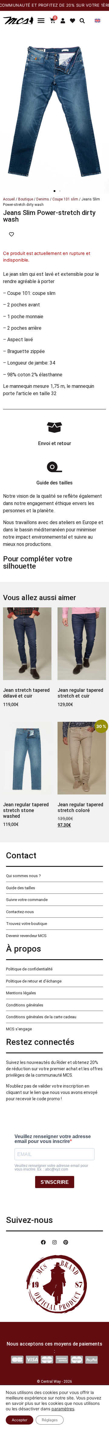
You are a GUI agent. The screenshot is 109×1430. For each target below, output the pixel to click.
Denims (42, 199)
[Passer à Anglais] (97, 20)
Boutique (25, 199)
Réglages (50, 1420)
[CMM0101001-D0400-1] (54, 111)
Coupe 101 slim (65, 199)
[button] (54, 191)
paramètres (62, 1408)
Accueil (9, 199)
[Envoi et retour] (54, 427)
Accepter (19, 1420)
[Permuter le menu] (41, 20)
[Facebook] (43, 1242)
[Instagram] (54, 1242)
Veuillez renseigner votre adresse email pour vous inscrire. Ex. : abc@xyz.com (51, 1167)
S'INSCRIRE (55, 1182)
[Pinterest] (66, 1242)
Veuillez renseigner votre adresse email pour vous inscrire (53, 1139)
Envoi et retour (54, 443)
